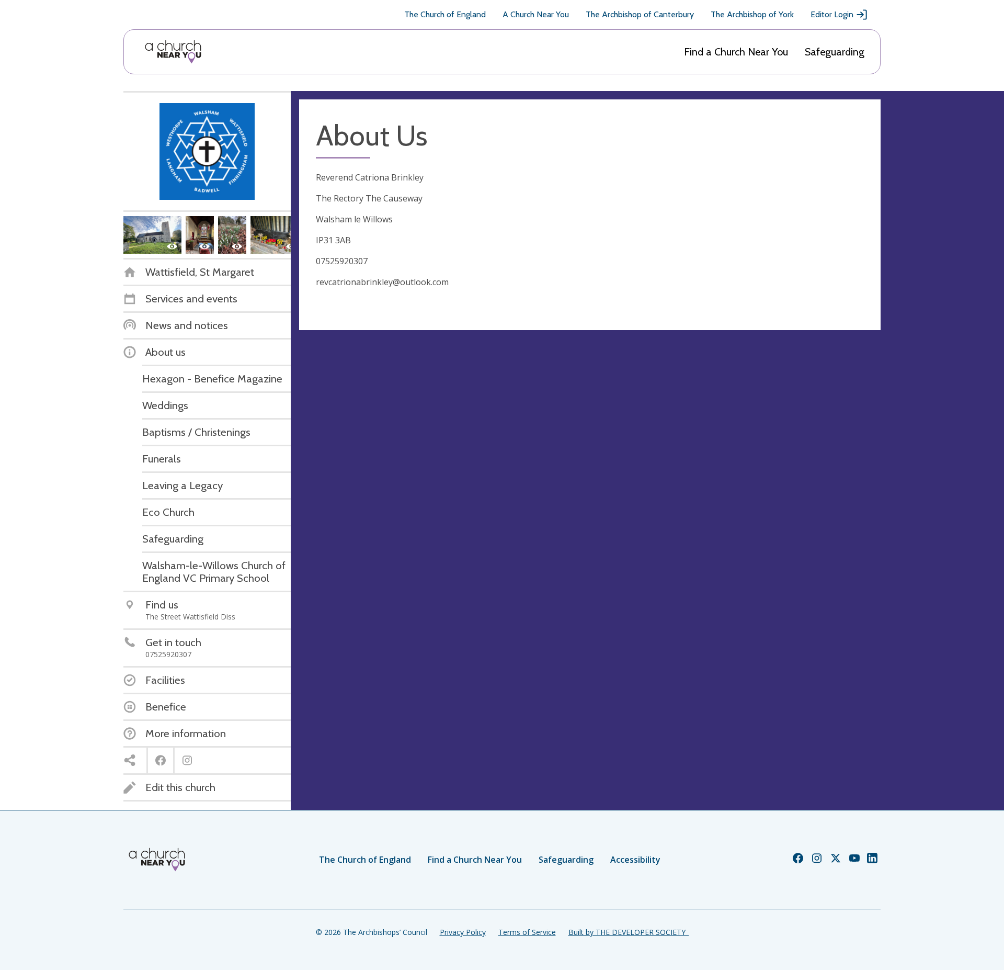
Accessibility (635, 859)
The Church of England (445, 14)
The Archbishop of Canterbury (640, 14)
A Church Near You (536, 14)
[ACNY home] (173, 52)
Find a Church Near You (736, 52)
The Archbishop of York (752, 14)
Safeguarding (834, 52)
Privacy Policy (463, 932)
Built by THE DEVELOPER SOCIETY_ (628, 932)
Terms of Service (527, 932)
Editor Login (832, 14)
